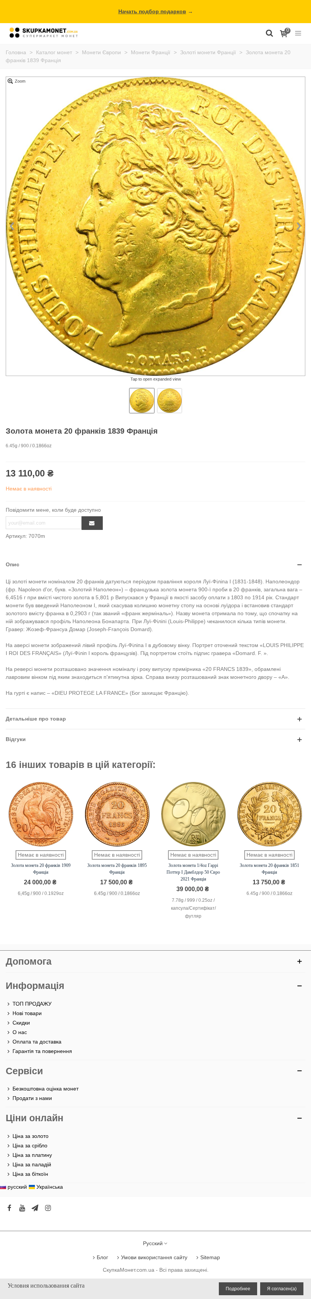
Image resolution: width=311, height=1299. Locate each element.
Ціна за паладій (32, 1164)
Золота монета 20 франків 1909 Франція (41, 869)
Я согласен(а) (282, 1288)
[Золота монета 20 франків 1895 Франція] (117, 814)
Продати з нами (32, 1098)
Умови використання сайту (154, 1257)
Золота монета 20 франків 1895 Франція (117, 869)
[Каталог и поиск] (269, 32)
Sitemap (210, 1257)
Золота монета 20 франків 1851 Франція (269, 869)
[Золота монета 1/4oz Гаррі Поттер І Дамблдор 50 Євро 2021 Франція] (193, 814)
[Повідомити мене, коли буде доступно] (92, 523)
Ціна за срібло (30, 1145)
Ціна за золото (31, 1136)
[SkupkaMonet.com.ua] (298, 32)
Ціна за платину (32, 1155)
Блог (102, 1257)
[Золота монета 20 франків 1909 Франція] (41, 814)
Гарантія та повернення (42, 1051)
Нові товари (27, 1013)
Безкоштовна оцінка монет (46, 1089)
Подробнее (238, 1288)
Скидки (21, 1023)
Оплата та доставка (37, 1042)
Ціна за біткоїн (30, 1174)
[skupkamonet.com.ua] (44, 32)
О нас (20, 1032)
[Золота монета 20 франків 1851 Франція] (269, 814)
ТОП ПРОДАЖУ (32, 1004)
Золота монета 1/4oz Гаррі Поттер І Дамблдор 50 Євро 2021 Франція (193, 872)
